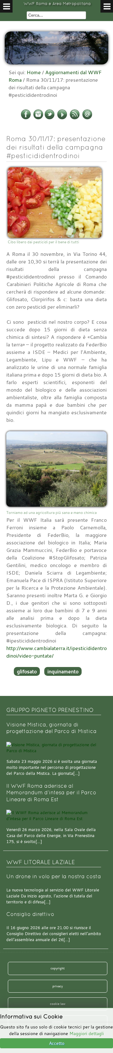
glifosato (27, 671)
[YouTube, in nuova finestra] (62, 118)
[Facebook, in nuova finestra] (25, 118)
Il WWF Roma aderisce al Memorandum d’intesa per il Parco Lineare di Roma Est (51, 792)
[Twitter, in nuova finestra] (49, 118)
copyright (58, 968)
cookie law (57, 1003)
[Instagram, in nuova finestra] (38, 118)
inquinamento (62, 671)
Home (34, 72)
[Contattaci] (87, 118)
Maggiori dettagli (86, 1033)
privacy (57, 986)
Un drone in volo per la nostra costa (53, 876)
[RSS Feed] (74, 118)
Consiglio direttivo (30, 914)
